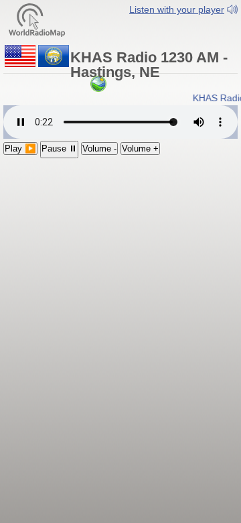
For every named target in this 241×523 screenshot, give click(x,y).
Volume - (99, 148)
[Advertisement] (120, 246)
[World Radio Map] (36, 19)
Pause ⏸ (59, 148)
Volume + (140, 148)
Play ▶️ (20, 148)
